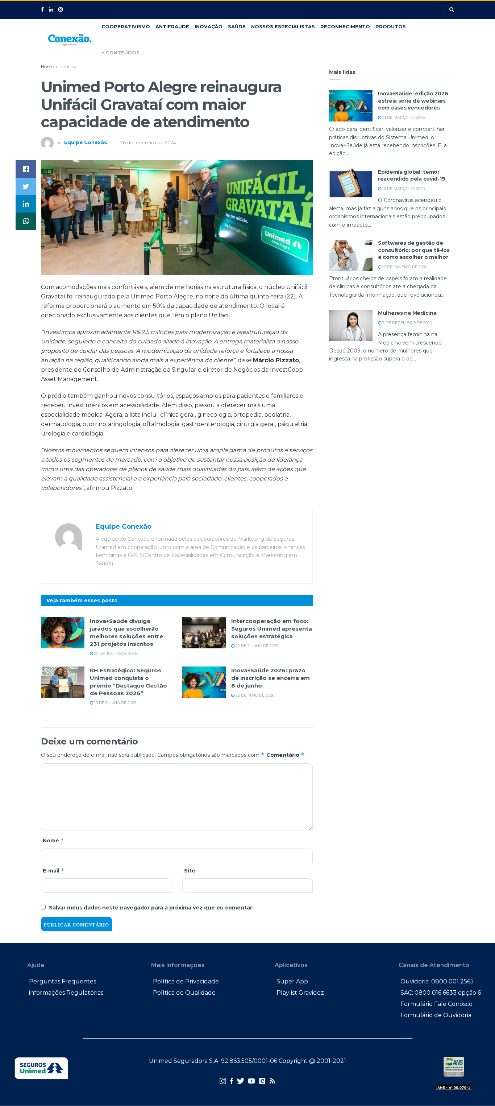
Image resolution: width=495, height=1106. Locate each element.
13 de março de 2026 (403, 117)
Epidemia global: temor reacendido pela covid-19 (411, 175)
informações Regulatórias (66, 992)
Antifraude (172, 26)
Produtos (390, 26)
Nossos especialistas (283, 26)
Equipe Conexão (86, 142)
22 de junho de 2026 (115, 653)
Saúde (237, 26)
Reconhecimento (345, 26)
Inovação (208, 26)
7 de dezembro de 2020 (406, 322)
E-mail (54, 870)
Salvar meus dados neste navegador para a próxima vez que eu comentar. (151, 907)
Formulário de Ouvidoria (435, 1015)
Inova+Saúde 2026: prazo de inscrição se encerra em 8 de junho (270, 678)
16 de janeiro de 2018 (404, 266)
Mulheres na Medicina (407, 313)
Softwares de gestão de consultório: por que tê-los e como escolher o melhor (413, 250)
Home (47, 66)
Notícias (67, 66)
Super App (292, 981)
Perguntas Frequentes (62, 981)
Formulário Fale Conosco (436, 1003)
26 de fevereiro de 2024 (148, 142)
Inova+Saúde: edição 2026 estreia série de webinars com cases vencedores (413, 100)
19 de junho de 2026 (114, 702)
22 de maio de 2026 (254, 695)
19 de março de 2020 (403, 188)
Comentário (285, 754)
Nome (53, 840)
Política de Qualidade (184, 992)
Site (189, 870)
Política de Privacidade (186, 981)
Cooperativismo (125, 26)
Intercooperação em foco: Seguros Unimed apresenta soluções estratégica (271, 629)
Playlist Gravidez (300, 992)
